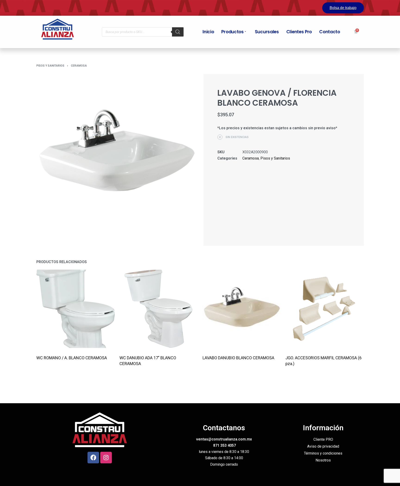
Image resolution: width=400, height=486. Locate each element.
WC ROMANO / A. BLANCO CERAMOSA (71, 357)
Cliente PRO (323, 439)
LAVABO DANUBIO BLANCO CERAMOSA (238, 357)
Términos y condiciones (323, 453)
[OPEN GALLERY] (116, 154)
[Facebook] (93, 457)
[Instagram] (106, 457)
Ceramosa (79, 65)
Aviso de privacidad (323, 446)
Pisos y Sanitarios (50, 65)
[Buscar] (178, 32)
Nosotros (323, 460)
